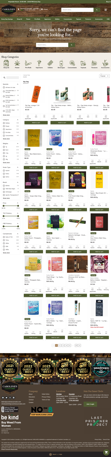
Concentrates (72, 67)
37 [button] (76, 345)
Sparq (26, 152)
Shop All (6, 67)
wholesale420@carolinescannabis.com (13, 404)
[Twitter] (6, 397)
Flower (17, 67)
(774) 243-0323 (61, 400)
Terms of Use (46, 400)
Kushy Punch (50, 152)
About (30, 394)
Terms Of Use (106, 439)
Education (32, 397)
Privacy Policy (46, 397)
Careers (31, 402)
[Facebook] (3, 397)
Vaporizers (39, 67)
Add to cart (36, 122)
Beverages (61, 67)
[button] (33, 9)
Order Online (45, 394)
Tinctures (94, 67)
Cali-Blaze (71, 319)
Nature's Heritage (73, 233)
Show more (6, 115)
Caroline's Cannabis (74, 275)
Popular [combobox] (102, 76)
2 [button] (59, 345)
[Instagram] (10, 397)
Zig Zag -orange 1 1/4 (32, 105)
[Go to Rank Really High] (55, 454)
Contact (31, 400)
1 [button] (56, 345)
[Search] (96, 10)
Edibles (50, 67)
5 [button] (69, 345)
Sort (101, 74)
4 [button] (66, 345)
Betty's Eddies (94, 278)
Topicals (83, 67)
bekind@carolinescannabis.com (11, 402)
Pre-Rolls (28, 67)
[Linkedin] (13, 397)
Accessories (105, 67)
